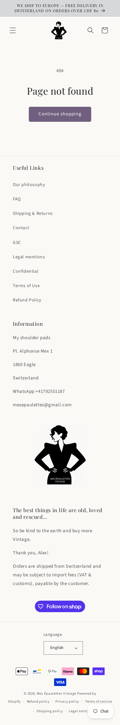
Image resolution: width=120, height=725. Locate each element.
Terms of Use (26, 286)
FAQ (17, 199)
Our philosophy (29, 185)
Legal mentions (29, 257)
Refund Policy (27, 300)
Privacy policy (67, 701)
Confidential (25, 271)
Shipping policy (49, 711)
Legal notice (79, 711)
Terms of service (98, 701)
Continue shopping (60, 114)
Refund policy (38, 701)
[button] (13, 30)
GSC (17, 242)
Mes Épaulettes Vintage (56, 693)
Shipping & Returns (33, 213)
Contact (21, 228)
